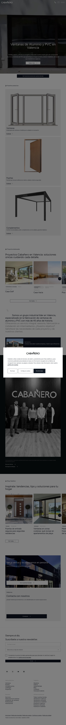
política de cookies (13, 365)
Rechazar (12, 371)
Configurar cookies (25, 371)
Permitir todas (39, 371)
